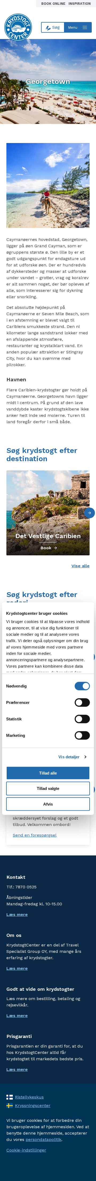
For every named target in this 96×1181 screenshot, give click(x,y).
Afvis (48, 804)
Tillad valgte (48, 788)
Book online (53, 4)
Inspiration (80, 4)
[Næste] (89, 513)
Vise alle (80, 565)
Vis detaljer (68, 757)
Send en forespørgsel (35, 835)
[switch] (82, 702)
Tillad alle (48, 773)
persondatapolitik (43, 1139)
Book (46, 547)
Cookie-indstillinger (26, 1150)
